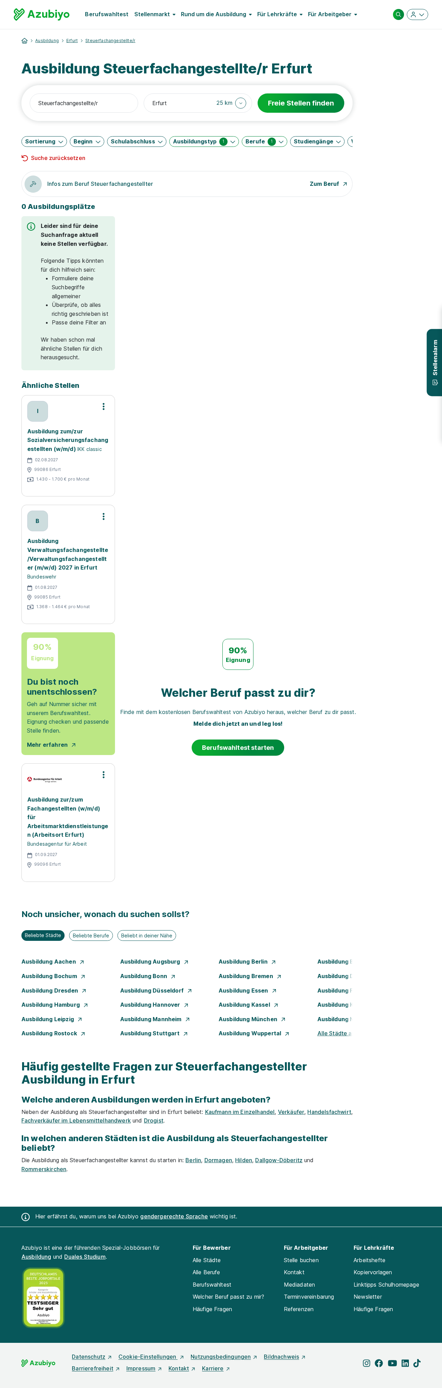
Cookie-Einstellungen (147, 1356)
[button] (231, 103)
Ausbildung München (249, 1019)
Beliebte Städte (43, 935)
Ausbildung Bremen (247, 976)
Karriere (212, 1368)
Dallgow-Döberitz (278, 1160)
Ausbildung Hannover (151, 1004)
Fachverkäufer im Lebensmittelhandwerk (76, 1120)
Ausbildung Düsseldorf (152, 990)
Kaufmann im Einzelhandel (240, 1111)
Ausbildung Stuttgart (150, 1033)
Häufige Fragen (212, 1309)
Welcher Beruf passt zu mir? (228, 1296)
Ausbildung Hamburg (51, 1004)
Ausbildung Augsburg (151, 961)
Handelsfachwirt (329, 1111)
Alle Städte (207, 1260)
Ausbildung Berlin (244, 961)
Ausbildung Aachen (49, 961)
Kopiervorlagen (373, 1272)
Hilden (243, 1160)
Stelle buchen (301, 1260)
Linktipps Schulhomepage (386, 1284)
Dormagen (218, 1160)
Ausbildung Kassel (245, 1004)
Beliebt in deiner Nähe (146, 935)
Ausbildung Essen (244, 990)
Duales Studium (84, 1256)
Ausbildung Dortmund (348, 976)
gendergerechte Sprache (174, 1216)
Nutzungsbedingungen (221, 1356)
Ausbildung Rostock (49, 1033)
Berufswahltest (106, 14)
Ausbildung (47, 40)
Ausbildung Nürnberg (347, 1019)
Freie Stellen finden (301, 103)
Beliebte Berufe (91, 935)
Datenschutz (88, 1356)
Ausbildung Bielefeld (346, 961)
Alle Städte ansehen (344, 1033)
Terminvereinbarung (309, 1296)
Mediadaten (299, 1284)
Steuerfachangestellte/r (110, 40)
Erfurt (72, 40)
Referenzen (299, 1309)
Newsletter (368, 1296)
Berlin (193, 1160)
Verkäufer (291, 1111)
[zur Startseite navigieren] (24, 40)
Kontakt (294, 1272)
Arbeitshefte (369, 1260)
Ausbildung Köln (340, 1004)
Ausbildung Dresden (50, 990)
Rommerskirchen (43, 1169)
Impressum (140, 1368)
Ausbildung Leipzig (48, 1019)
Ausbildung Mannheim (151, 1019)
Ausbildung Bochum (49, 976)
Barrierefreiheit (92, 1368)
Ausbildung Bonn (144, 976)
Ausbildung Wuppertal (250, 1033)
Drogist (153, 1120)
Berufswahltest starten (238, 747)
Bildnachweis (281, 1356)
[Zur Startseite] (41, 14)
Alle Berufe (206, 1272)
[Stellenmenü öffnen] (103, 406)
